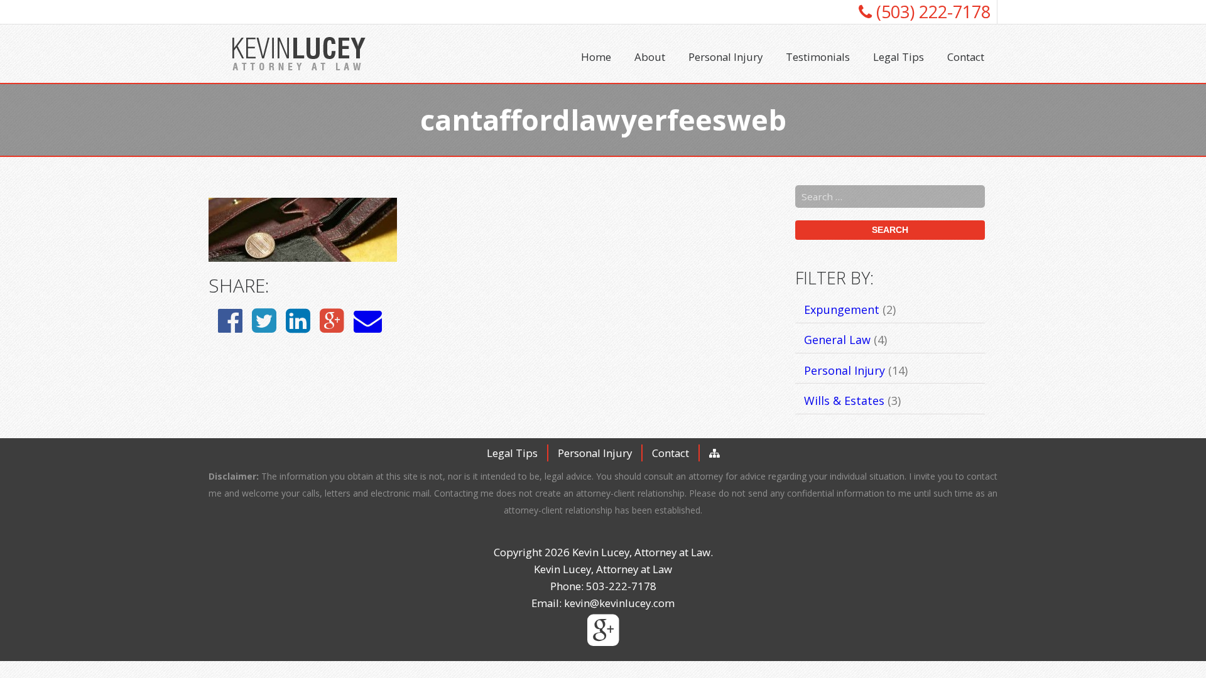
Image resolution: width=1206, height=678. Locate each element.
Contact (965, 57)
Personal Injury (725, 57)
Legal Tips (898, 57)
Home (596, 57)
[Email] (368, 320)
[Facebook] (230, 320)
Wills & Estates (844, 400)
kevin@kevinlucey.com (619, 603)
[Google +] (332, 320)
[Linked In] (298, 320)
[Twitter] (264, 320)
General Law (837, 339)
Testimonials (818, 57)
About (649, 57)
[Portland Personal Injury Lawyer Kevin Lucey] (299, 53)
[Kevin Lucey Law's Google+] (603, 639)
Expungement (841, 309)
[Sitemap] (714, 453)
